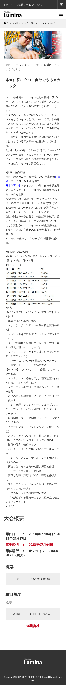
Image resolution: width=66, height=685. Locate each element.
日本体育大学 (13, 185)
